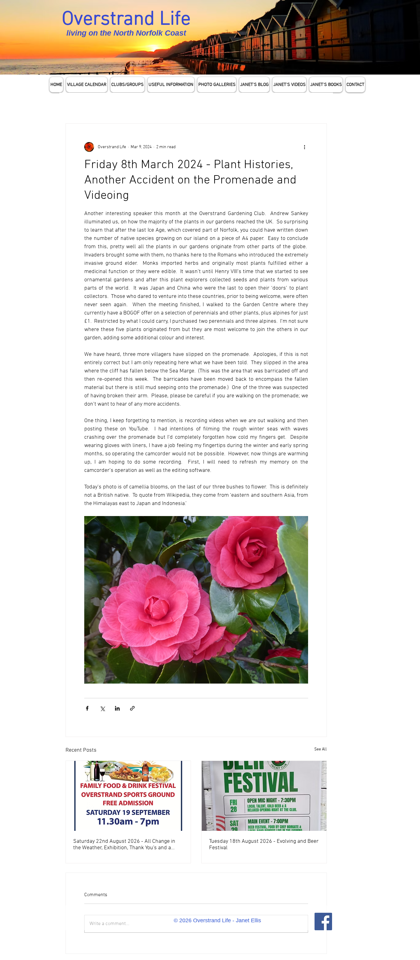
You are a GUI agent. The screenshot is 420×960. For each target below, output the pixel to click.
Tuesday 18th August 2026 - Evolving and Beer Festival (264, 844)
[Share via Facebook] (87, 708)
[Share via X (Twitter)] (102, 708)
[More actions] (304, 147)
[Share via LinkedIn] (117, 708)
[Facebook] (323, 921)
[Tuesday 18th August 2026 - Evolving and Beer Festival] (264, 796)
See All (320, 749)
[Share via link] (132, 708)
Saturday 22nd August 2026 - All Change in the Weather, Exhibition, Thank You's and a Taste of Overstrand (124, 844)
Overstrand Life (126, 19)
